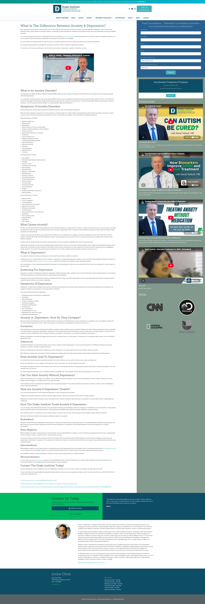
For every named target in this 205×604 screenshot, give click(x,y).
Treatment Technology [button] (103, 18)
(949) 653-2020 (76, 508)
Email (142, 50)
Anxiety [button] (89, 18)
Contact (146, 18)
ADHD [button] (73, 18)
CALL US (145, 9)
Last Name (144, 36)
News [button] (138, 18)
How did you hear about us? (149, 64)
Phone (143, 43)
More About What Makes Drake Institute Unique (91, 562)
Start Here (171, 95)
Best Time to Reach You (148, 57)
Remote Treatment (62, 18)
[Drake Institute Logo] (66, 9)
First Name (144, 29)
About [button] (130, 18)
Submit (170, 72)
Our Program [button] (120, 18)
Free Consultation (75, 514)
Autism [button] (80, 18)
